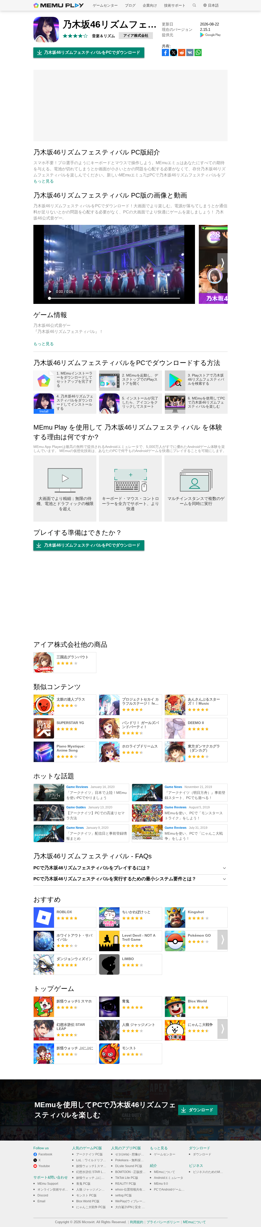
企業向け (150, 5)
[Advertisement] (130, 105)
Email (41, 1201)
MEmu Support (47, 1183)
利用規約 (136, 1222)
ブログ (130, 5)
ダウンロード (201, 1110)
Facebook (45, 1154)
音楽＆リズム (103, 36)
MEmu (58, 5)
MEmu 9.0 (161, 1183)
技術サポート (175, 5)
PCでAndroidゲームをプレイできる (178, 1189)
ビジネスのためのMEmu (209, 1172)
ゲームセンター (105, 5)
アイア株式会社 (135, 35)
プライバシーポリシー (163, 1222)
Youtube (44, 1166)
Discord (42, 1195)
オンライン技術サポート (54, 1189)
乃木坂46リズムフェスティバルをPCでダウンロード (92, 52)
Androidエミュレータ (168, 1178)
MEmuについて (164, 1172)
